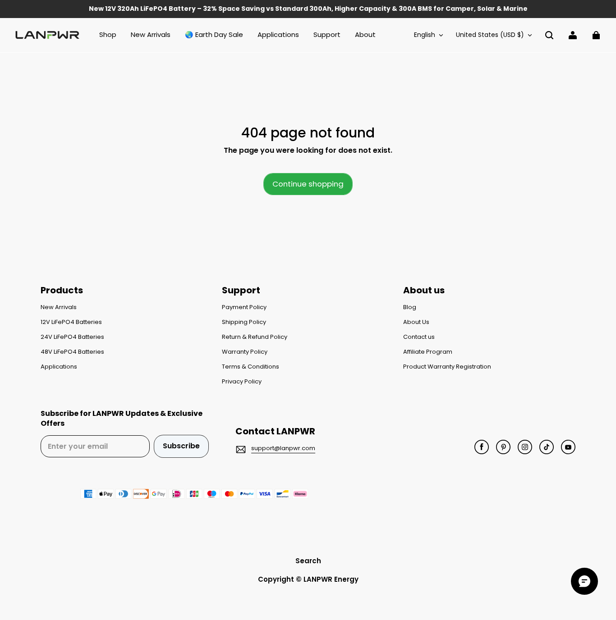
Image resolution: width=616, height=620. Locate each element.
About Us (416, 322)
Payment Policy (244, 307)
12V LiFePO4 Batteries (71, 322)
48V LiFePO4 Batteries (72, 352)
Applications (59, 367)
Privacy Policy (242, 382)
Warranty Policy (244, 352)
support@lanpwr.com (283, 448)
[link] (326, 35)
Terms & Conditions (250, 367)
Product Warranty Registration (447, 367)
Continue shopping (308, 183)
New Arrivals (59, 307)
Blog (409, 307)
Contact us (419, 337)
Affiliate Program (427, 352)
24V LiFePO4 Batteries (72, 337)
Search (308, 560)
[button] (549, 35)
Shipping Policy (244, 322)
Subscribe (181, 446)
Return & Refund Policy (254, 337)
